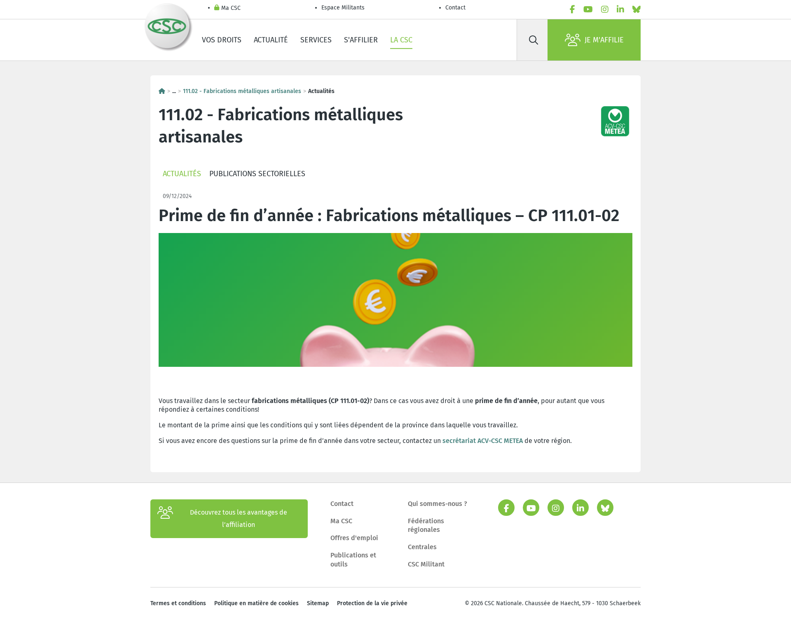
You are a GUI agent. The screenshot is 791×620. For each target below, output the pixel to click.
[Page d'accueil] (162, 91)
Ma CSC (231, 8)
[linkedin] (620, 9)
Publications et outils (353, 559)
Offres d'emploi (354, 538)
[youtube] (588, 9)
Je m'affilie (604, 39)
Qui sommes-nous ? (437, 504)
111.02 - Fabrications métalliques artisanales (242, 91)
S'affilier (361, 39)
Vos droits (221, 39)
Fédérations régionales (426, 525)
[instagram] (605, 9)
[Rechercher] (533, 40)
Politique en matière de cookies (256, 603)
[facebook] (572, 9)
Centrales (422, 547)
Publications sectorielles (257, 173)
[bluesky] (636, 9)
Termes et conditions (178, 603)
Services (316, 39)
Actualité (271, 39)
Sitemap (318, 603)
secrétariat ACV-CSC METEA (482, 441)
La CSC (401, 39)
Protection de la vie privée (372, 603)
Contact (455, 7)
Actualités (182, 173)
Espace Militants (343, 7)
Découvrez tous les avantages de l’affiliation (238, 518)
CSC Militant (426, 564)
